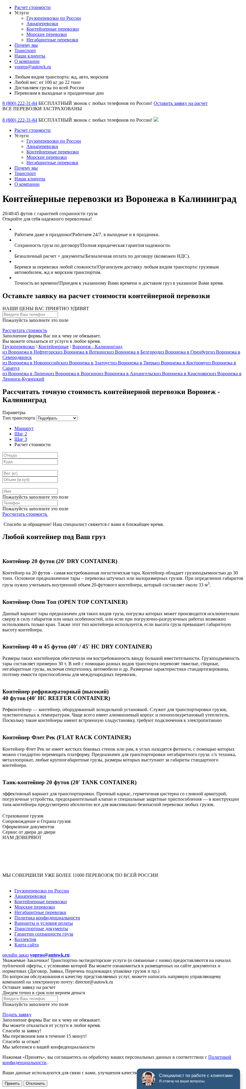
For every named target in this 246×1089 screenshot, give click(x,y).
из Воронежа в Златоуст (87, 362)
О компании (27, 61)
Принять (12, 1083)
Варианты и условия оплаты (43, 923)
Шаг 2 (20, 433)
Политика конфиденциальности (47, 917)
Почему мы (26, 45)
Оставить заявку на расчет (181, 103)
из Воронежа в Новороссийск (32, 362)
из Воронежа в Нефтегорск (30, 352)
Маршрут (24, 428)
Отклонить (35, 1083)
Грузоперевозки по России (53, 18)
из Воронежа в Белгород (134, 352)
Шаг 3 (20, 439)
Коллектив (25, 939)
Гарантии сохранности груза (43, 933)
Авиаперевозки (42, 23)
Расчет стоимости (32, 7)
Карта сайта (26, 944)
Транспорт (25, 50)
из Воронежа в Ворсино (74, 373)
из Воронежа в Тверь (133, 362)
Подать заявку (17, 1014)
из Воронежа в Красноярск (184, 373)
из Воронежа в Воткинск (83, 352)
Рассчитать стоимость (24, 330)
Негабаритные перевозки (52, 39)
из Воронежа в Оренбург (184, 352)
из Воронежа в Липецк (26, 373)
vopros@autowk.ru (32, 66)
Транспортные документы (41, 928)
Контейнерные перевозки (52, 28)
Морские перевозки (46, 34)
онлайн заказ (15, 954)
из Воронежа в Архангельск (127, 373)
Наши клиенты (29, 55)
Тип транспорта (18, 417)
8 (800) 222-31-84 (19, 103)
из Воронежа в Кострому (180, 362)
